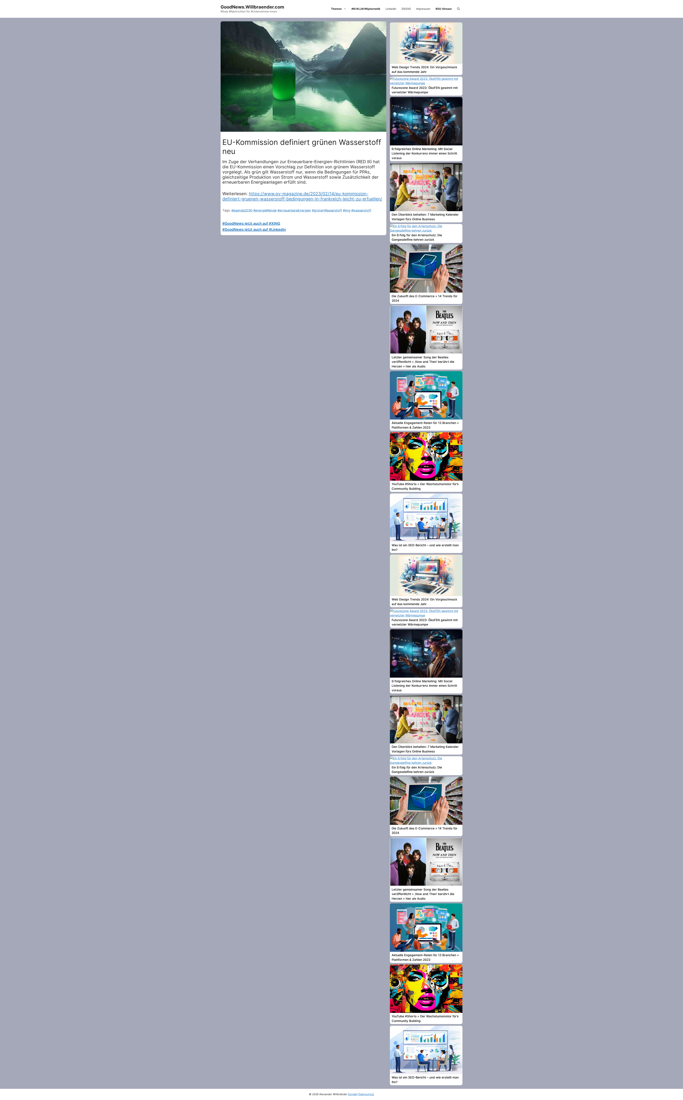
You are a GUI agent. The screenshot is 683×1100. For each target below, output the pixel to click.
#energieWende (265, 210)
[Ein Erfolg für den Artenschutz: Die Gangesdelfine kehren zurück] (426, 230)
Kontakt (353, 1094)
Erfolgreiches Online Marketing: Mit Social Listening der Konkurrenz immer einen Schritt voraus (424, 153)
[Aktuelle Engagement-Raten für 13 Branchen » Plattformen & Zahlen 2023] (426, 418)
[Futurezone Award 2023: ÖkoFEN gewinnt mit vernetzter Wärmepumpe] (426, 83)
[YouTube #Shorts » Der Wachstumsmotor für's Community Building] (426, 479)
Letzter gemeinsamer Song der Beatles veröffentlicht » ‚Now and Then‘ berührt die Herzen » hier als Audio (423, 362)
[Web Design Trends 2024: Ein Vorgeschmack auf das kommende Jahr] (426, 63)
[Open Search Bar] (458, 9)
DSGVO (406, 8)
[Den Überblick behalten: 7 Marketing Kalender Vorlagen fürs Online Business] (426, 210)
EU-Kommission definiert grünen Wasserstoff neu (301, 147)
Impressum (423, 8)
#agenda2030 (241, 210)
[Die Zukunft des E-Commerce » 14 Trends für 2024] (426, 291)
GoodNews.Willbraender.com (252, 7)
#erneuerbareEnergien (294, 210)
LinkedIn (391, 8)
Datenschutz (366, 1094)
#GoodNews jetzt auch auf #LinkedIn (254, 229)
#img (346, 210)
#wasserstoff (361, 210)
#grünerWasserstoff (327, 210)
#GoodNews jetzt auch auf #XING (251, 223)
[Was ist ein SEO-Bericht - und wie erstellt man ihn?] (426, 541)
